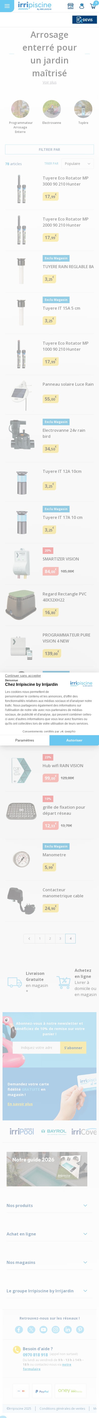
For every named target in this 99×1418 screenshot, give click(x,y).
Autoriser (74, 740)
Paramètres (24, 740)
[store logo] (34, 6)
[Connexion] (82, 6)
